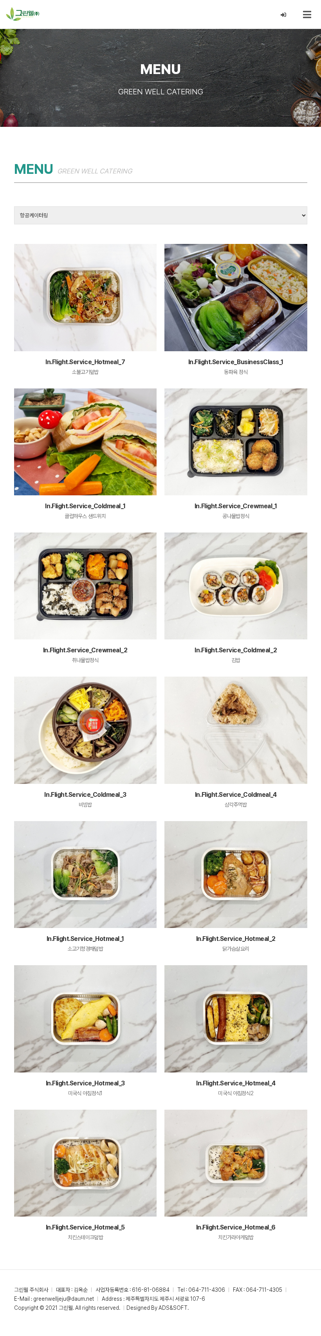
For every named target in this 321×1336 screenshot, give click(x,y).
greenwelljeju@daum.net (63, 1299)
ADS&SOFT (173, 1308)
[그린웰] (22, 14)
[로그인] (283, 15)
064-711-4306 (206, 1290)
